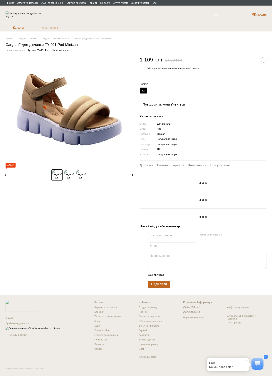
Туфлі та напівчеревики (107, 316)
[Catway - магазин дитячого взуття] (22, 306)
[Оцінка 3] (182, 275)
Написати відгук (60, 50)
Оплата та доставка (27, 3)
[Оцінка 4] (188, 275)
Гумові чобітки (102, 330)
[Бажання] (228, 15)
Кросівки (99, 311)
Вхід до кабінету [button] (148, 307)
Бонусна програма (76, 3)
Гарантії (93, 3)
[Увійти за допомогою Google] (231, 235)
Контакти (105, 3)
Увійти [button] (149, 68)
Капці (97, 321)
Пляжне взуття (102, 339)
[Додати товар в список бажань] (263, 60)
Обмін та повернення (52, 3)
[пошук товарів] (39, 28)
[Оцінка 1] (170, 275)
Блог (154, 3)
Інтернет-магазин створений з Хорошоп (24, 368)
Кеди (97, 325)
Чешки (98, 348)
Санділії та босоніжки (106, 335)
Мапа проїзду (234, 322)
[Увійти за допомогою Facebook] (226, 235)
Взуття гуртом (120, 3)
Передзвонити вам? (193, 317)
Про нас (10, 3)
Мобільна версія (18, 335)
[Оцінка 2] (176, 275)
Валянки (99, 344)
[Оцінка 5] (194, 275)
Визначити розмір (140, 3)
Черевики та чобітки (105, 307)
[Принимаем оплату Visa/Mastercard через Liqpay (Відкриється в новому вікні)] (33, 328)
